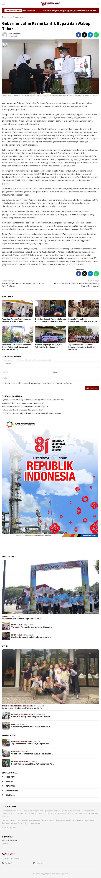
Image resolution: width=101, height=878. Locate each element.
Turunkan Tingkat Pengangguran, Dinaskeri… (32, 627)
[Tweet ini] (84, 35)
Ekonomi (5, 706)
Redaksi (5, 844)
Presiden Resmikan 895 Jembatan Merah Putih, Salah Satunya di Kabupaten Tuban (16, 347)
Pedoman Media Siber (10, 840)
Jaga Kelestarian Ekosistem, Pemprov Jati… (31, 744)
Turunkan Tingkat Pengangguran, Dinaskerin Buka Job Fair (44, 10)
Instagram (39, 863)
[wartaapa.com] (50, 3)
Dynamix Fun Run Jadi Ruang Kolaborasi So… (22, 619)
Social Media (28, 706)
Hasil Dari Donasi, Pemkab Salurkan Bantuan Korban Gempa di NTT (50, 320)
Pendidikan (18, 706)
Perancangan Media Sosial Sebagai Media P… (22, 708)
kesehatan (10, 777)
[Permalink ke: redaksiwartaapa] (4, 35)
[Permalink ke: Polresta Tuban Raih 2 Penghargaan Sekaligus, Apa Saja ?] (83, 308)
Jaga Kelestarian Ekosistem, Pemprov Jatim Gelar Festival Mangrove (81, 347)
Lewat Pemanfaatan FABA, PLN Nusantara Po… (32, 764)
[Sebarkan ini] (78, 35)
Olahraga (5, 616)
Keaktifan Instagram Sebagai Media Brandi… (31, 716)
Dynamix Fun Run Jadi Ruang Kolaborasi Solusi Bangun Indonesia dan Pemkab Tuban (33, 400)
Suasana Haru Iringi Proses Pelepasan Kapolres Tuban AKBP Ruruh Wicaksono (23, 283)
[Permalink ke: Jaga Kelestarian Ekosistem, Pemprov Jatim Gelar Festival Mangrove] (83, 334)
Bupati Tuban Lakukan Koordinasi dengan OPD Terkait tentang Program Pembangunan (76, 283)
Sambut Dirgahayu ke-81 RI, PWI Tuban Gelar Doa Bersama (48, 345)
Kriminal (10, 781)
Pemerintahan (16, 625)
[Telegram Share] (90, 35)
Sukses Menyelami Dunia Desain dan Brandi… (31, 726)
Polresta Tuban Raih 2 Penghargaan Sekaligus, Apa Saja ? (83, 320)
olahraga (10, 795)
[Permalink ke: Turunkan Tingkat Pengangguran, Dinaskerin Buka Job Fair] (17, 308)
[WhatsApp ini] (96, 35)
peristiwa (10, 786)
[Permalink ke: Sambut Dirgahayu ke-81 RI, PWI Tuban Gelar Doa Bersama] (50, 334)
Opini (11, 706)
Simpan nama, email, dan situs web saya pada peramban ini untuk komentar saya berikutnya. (38, 383)
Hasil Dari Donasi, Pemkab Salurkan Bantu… (31, 637)
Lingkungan (16, 741)
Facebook (8, 863)
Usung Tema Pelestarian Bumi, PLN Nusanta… (32, 754)
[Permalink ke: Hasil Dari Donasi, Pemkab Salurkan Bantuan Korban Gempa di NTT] (50, 308)
